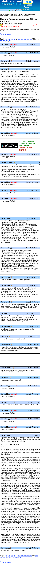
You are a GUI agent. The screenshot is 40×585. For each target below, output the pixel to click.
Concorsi (28, 5)
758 (1, 41)
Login (12, 10)
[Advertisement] (16, 211)
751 (19, 39)
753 (24, 39)
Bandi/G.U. (28, 9)
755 (30, 39)
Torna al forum (5, 34)
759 (4, 41)
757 (37, 39)
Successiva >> (17, 41)
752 (22, 39)
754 (27, 39)
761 (10, 41)
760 (7, 41)
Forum (26, 7)
